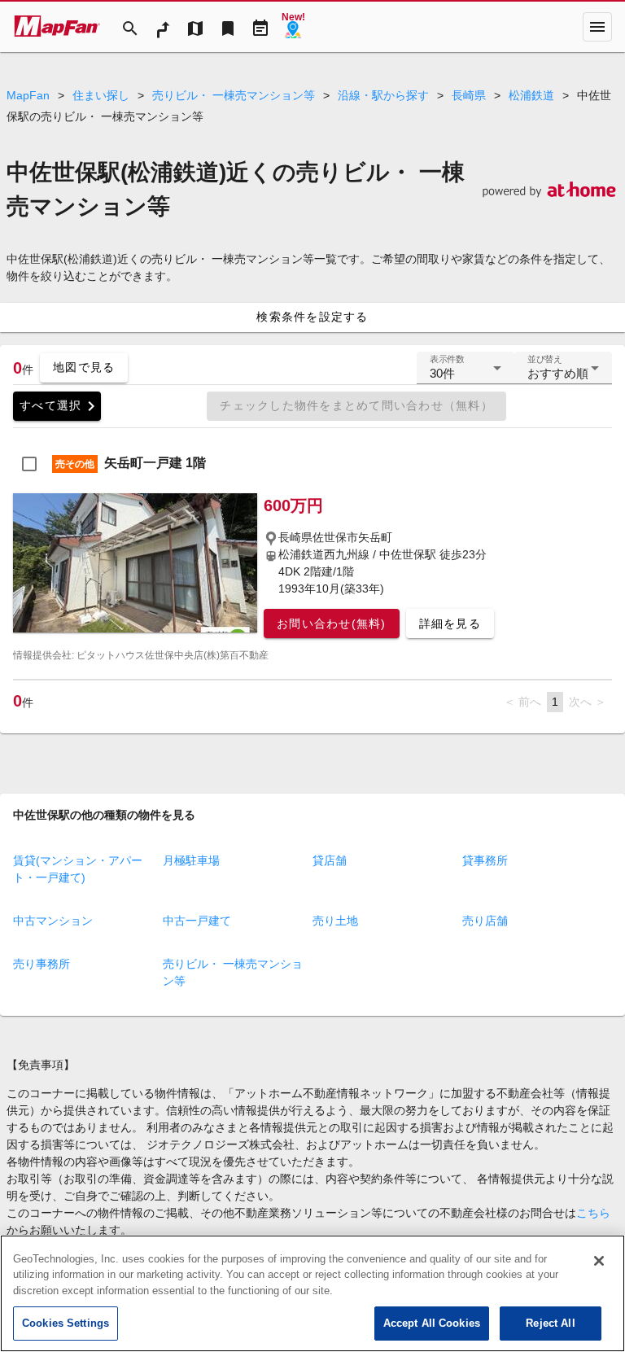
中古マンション (53, 920)
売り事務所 (41, 963)
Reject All (550, 1323)
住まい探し (100, 95)
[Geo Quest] (293, 27)
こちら (593, 1212)
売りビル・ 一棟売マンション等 (233, 95)
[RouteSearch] (162, 27)
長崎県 (469, 95)
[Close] (599, 1261)
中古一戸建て (197, 920)
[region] (312, 1293)
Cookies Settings (65, 1323)
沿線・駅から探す (383, 95)
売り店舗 (485, 920)
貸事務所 (485, 860)
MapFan (28, 95)
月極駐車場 (191, 860)
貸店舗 (329, 860)
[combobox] (465, 374)
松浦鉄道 (531, 95)
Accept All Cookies (431, 1323)
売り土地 (335, 920)
